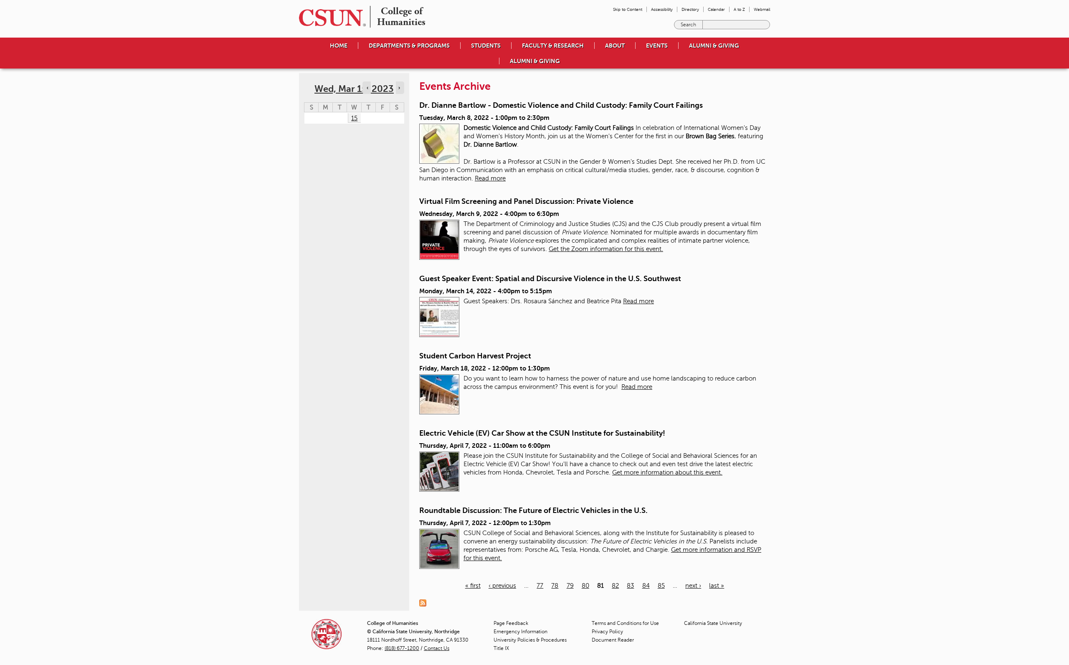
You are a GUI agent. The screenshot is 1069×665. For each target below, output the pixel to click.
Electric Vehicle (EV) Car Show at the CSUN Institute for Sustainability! (542, 433)
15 (354, 118)
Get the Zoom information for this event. (606, 249)
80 (585, 585)
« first (473, 585)
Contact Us (436, 648)
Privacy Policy (607, 632)
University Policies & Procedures (530, 640)
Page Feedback (511, 623)
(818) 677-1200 (402, 648)
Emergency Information (520, 632)
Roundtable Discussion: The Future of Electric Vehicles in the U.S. (533, 510)
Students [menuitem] (486, 45)
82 (615, 585)
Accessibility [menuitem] (662, 9)
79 (570, 585)
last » (716, 585)
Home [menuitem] (338, 45)
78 (554, 585)
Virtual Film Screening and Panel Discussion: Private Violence (526, 201)
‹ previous (502, 585)
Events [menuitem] (657, 45)
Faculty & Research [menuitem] (553, 45)
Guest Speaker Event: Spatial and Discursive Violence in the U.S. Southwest (550, 278)
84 (646, 585)
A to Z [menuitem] (739, 9)
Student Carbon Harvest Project (475, 356)
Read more (490, 178)
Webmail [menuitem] (762, 9)
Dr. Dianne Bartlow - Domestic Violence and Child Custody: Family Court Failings (561, 105)
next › (693, 585)
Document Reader (613, 640)
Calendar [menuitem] (716, 9)
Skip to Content (627, 9)
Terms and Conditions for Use (625, 623)
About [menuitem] (615, 45)
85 (661, 585)
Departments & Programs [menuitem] (409, 45)
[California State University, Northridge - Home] (330, 17)
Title (501, 648)
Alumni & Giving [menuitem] (714, 45)
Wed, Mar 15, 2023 (354, 89)
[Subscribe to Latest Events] (425, 602)
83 (630, 585)
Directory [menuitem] (690, 9)
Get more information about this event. (667, 472)
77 (540, 585)
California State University (713, 623)
